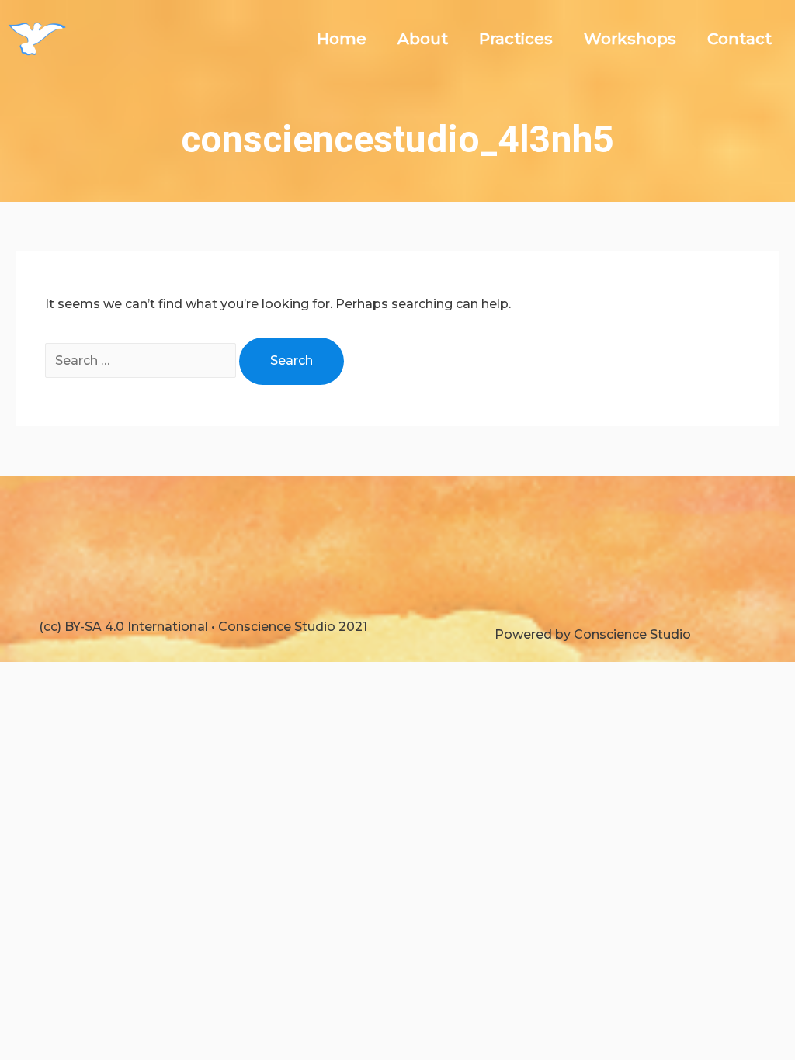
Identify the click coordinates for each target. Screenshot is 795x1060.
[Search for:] (142, 360)
